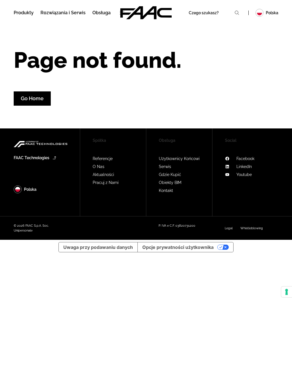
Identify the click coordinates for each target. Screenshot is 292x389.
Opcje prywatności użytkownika (178, 247)
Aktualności (103, 174)
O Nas (98, 166)
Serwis (165, 166)
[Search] (237, 12)
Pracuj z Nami (106, 182)
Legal (229, 228)
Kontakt (166, 190)
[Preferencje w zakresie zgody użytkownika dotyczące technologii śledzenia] (286, 291)
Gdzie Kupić (170, 174)
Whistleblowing (251, 228)
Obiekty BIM (170, 182)
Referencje (103, 158)
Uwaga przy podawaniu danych (98, 247)
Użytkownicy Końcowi (179, 158)
